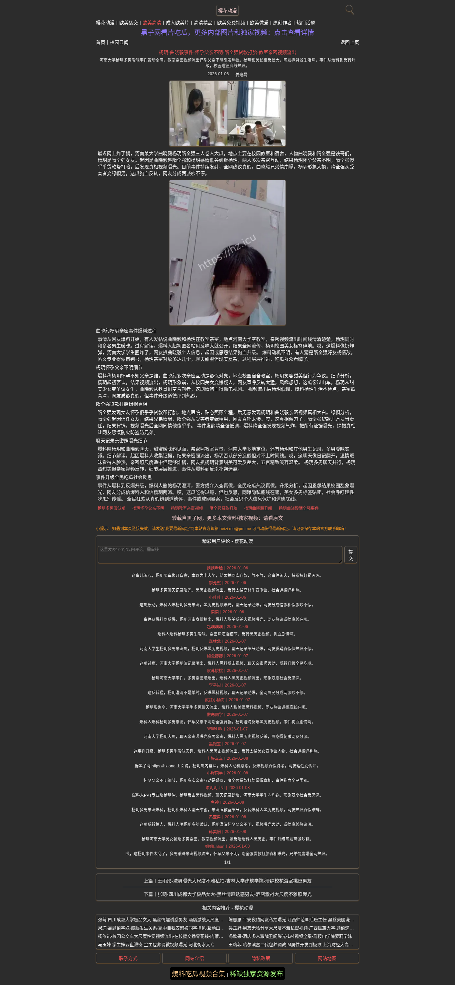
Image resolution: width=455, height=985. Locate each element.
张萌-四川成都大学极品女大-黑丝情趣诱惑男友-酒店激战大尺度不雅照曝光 (235, 894)
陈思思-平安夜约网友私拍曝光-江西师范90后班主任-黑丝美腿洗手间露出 (297, 919)
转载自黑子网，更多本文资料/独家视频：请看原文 (227, 518)
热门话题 (305, 22)
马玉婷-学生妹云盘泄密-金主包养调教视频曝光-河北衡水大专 (156, 944)
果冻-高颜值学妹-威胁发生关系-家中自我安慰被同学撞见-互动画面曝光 (165, 927)
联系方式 (128, 958)
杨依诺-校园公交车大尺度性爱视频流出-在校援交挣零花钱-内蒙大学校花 (167, 936)
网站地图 (327, 958)
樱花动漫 (227, 10)
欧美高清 (152, 22)
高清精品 (203, 22)
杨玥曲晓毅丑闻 (258, 508)
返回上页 (349, 42)
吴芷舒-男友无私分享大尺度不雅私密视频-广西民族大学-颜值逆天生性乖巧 (299, 927)
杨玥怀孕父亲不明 (148, 508)
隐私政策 (260, 958)
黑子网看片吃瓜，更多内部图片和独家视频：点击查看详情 (227, 32)
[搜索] (349, 8)
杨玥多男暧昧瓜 (112, 508)
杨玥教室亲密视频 (187, 508)
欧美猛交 (128, 22)
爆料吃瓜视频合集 (198, 974)
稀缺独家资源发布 (256, 974)
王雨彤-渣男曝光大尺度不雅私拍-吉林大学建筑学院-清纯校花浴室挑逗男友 (235, 881)
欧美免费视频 (231, 22)
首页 (100, 42)
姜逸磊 (241, 75)
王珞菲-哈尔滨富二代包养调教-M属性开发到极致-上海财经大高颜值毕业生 (299, 944)
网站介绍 (194, 958)
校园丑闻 (119, 42)
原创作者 (282, 22)
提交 (350, 555)
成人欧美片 (177, 22)
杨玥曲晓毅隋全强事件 (299, 508)
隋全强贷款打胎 (223, 508)
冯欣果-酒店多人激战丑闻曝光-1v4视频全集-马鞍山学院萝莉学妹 (290, 936)
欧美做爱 (259, 22)
